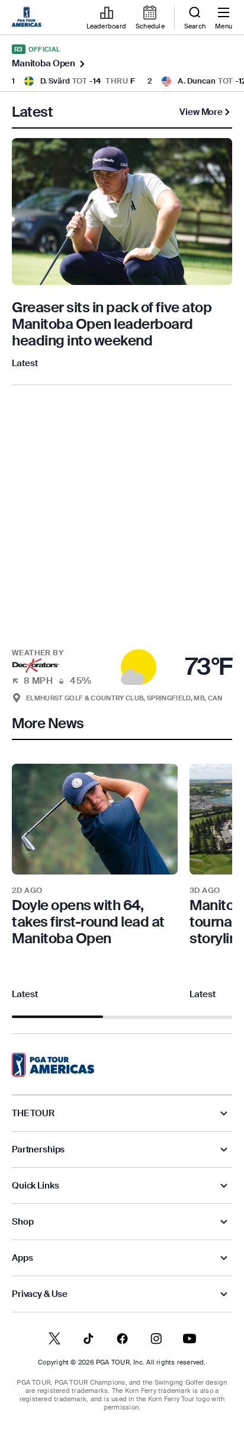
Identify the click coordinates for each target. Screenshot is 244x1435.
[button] (122, 660)
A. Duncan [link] (197, 81)
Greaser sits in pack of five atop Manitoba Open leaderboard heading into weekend (111, 324)
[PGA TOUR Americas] (53, 1065)
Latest (25, 363)
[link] (28, 18)
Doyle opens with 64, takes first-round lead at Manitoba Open (88, 921)
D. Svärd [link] (55, 81)
